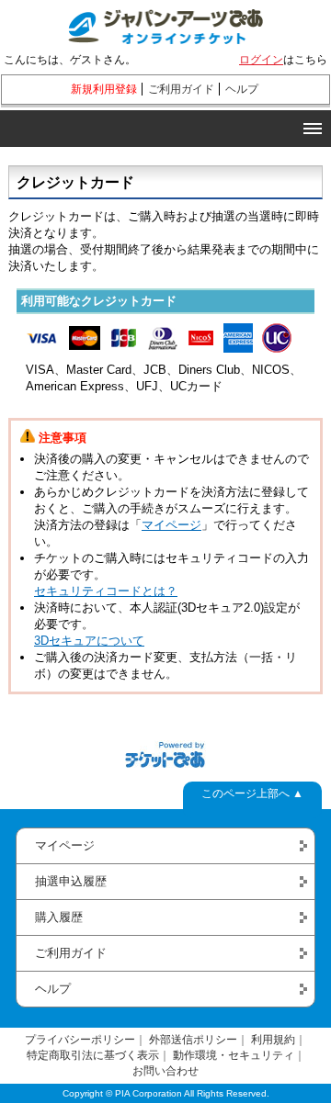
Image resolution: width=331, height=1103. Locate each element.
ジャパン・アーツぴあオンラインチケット (165, 23)
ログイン (261, 59)
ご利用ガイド (181, 89)
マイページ (171, 525)
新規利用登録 (104, 89)
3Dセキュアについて (89, 640)
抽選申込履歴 (71, 881)
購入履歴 (59, 917)
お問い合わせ (165, 1070)
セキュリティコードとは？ (105, 591)
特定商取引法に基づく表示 (93, 1055)
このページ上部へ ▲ (252, 793)
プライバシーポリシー (80, 1039)
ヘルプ (241, 89)
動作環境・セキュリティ (233, 1055)
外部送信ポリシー (193, 1039)
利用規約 (273, 1039)
